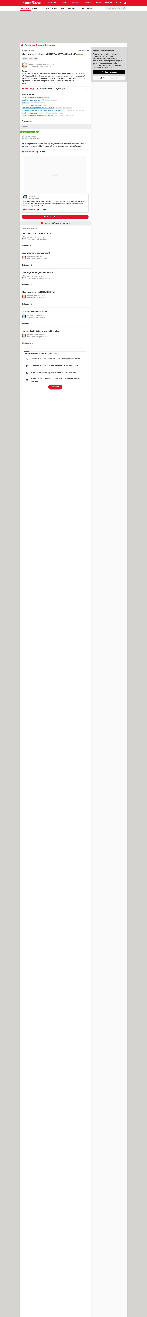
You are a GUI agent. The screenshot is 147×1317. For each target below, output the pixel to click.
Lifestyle (35, 8)
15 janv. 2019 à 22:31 (34, 198)
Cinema (89, 8)
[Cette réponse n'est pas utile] (43, 152)
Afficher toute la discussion (54, 217)
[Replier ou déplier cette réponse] (88, 126)
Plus (107, 3)
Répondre (46, 223)
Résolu (80, 54)
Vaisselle (25, 58)
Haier (35, 58)
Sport (64, 3)
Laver (30, 58)
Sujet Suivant (82, 50)
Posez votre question (46, 89)
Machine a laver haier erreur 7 (32, 113)
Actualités (51, 3)
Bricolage (25, 8)
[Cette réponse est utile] (37, 152)
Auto (98, 3)
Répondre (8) (29, 89)
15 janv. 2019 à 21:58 (34, 139)
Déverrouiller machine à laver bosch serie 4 (37, 116)
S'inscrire (55, 387)
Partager (61, 89)
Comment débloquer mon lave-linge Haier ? (38, 108)
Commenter (29, 152)
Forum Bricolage (37, 45)
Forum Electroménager (63, 108)
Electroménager (49, 45)
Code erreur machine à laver (32, 105)
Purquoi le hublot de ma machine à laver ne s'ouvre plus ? (43, 110)
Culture (76, 3)
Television (71, 8)
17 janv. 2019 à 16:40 (45, 66)
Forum (27, 45)
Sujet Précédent (29, 50)
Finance (88, 3)
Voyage (81, 8)
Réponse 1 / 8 (26, 126)
